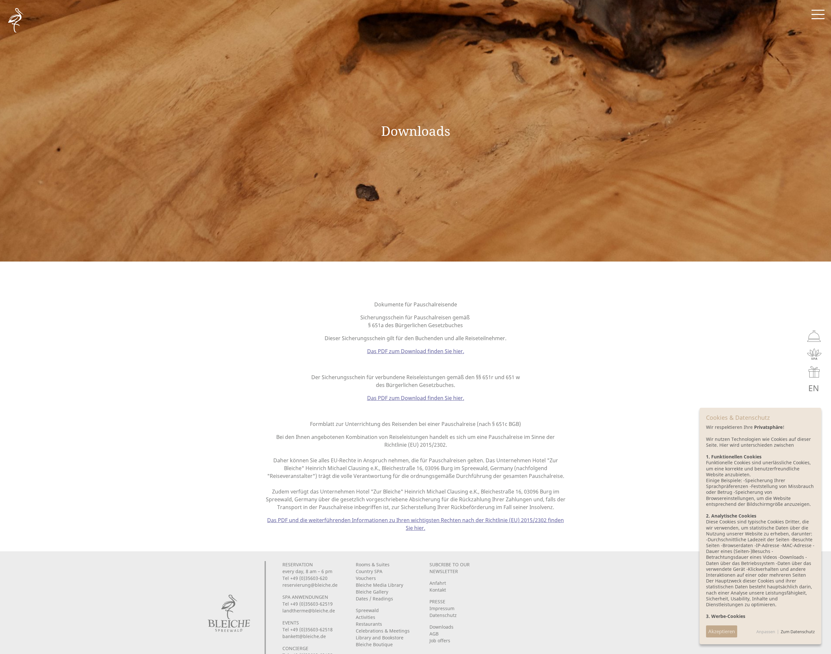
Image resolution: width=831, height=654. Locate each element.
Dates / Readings (374, 599)
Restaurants (369, 624)
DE (782, 388)
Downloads (441, 627)
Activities (365, 617)
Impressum (441, 608)
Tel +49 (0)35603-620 (305, 578)
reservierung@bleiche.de (310, 585)
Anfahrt (437, 583)
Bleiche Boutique (374, 644)
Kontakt (437, 590)
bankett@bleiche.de (304, 636)
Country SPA (369, 571)
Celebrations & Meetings (383, 631)
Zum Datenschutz (798, 632)
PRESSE (437, 601)
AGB (434, 634)
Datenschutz (443, 615)
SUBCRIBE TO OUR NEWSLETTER (449, 567)
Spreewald (367, 610)
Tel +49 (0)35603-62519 (307, 604)
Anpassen (765, 632)
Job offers (439, 640)
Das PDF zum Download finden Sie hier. (415, 351)
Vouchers (366, 578)
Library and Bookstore (379, 638)
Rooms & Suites (373, 564)
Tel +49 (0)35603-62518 (307, 629)
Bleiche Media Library (379, 585)
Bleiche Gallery (372, 592)
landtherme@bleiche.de (308, 611)
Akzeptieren (721, 631)
